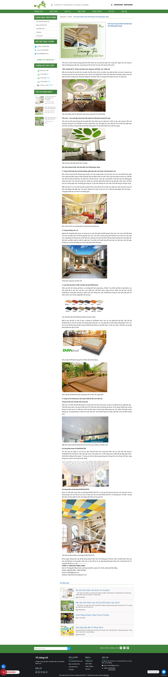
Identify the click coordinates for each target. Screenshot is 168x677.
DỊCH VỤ (68, 11)
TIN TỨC (111, 11)
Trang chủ (63, 16)
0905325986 (128, 4)
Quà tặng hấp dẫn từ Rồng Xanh (89, 627)
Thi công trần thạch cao (42, 21)
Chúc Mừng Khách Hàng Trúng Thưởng (92, 615)
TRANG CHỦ (38, 11)
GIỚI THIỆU (54, 11)
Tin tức (70, 16)
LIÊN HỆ (124, 11)
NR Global (106, 675)
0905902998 (118, 4)
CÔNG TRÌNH (97, 11)
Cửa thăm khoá (40, 28)
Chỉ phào (38, 32)
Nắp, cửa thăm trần (41, 25)
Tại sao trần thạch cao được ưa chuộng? (93, 590)
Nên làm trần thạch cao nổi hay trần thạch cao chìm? (98, 602)
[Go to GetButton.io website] (164, 675)
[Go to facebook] (164, 672)
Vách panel (39, 36)
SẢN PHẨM (81, 11)
